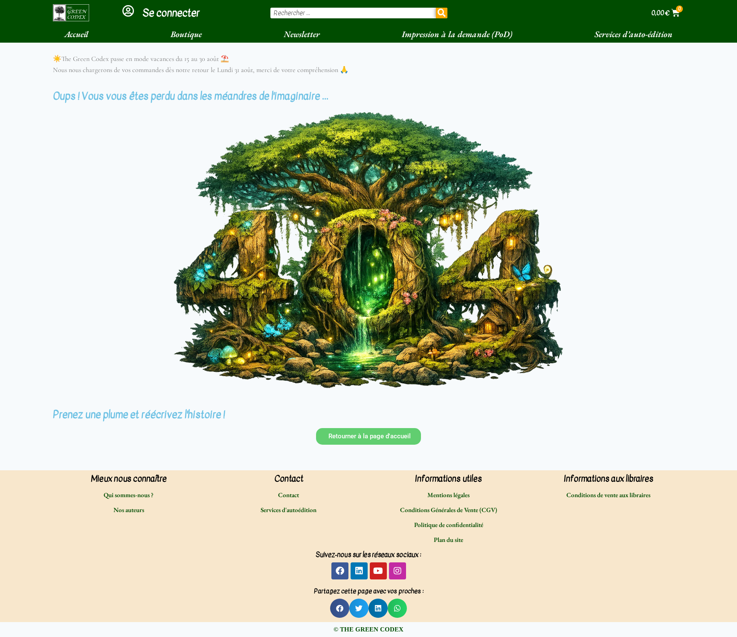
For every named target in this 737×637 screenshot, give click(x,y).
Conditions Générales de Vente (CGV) (448, 510)
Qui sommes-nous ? (129, 495)
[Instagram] (397, 570)
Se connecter (171, 12)
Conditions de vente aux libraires (608, 495)
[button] (339, 608)
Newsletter (302, 34)
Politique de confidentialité (448, 525)
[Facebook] (339, 570)
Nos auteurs (128, 510)
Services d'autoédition (288, 510)
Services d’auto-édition (634, 34)
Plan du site (448, 540)
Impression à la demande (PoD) (457, 34)
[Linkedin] (359, 570)
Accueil (76, 34)
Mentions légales (448, 495)
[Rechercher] (442, 13)
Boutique (186, 34)
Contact (288, 495)
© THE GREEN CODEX (368, 629)
